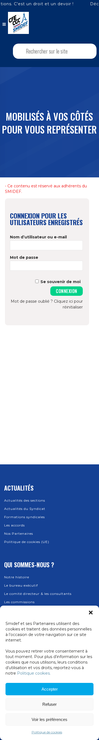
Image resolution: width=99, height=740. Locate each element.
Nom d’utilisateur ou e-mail (38, 237)
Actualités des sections (24, 500)
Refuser (49, 704)
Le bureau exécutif (21, 585)
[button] (91, 612)
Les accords (14, 525)
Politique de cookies (47, 732)
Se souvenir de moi (60, 281)
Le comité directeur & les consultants (38, 594)
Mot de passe (24, 257)
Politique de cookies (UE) (26, 542)
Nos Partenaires (18, 533)
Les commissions (19, 602)
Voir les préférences (49, 719)
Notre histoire (16, 577)
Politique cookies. (34, 673)
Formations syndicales (24, 517)
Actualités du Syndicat (24, 509)
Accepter (50, 689)
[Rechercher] (85, 51)
